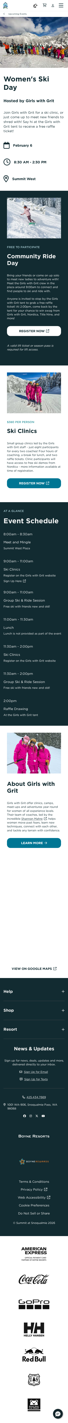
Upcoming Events (17, 14)
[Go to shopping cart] (44, 5)
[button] (58, 1414)
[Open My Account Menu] (53, 5)
